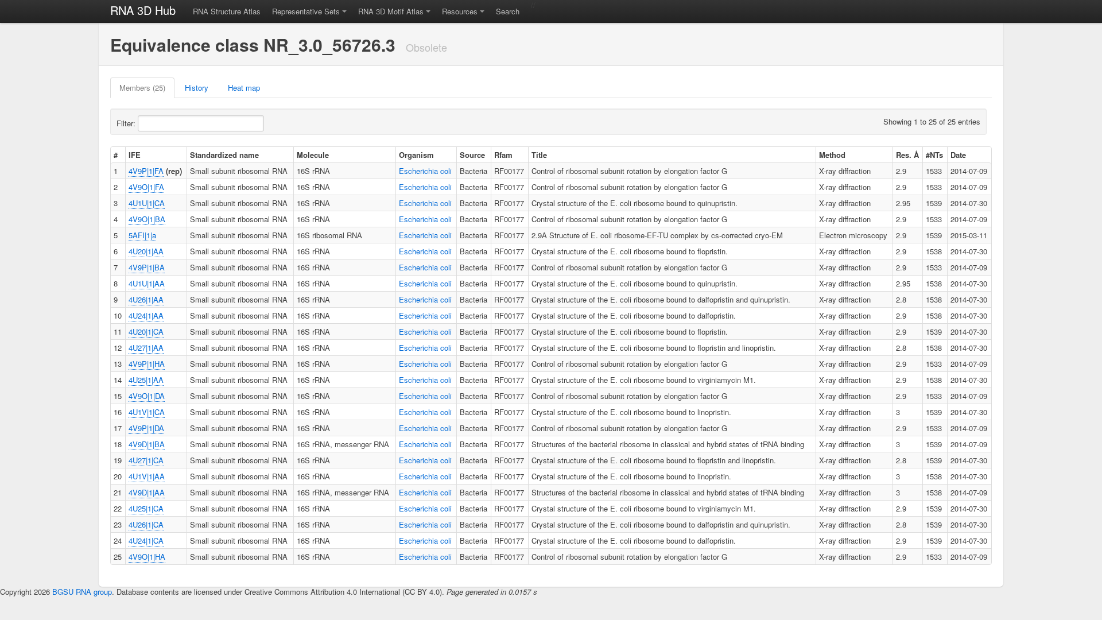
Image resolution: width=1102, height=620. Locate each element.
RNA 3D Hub (143, 10)
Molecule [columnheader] (313, 154)
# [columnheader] (116, 154)
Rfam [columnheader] (503, 154)
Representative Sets (306, 11)
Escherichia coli (425, 170)
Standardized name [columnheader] (224, 154)
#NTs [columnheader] (934, 154)
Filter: (127, 123)
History (196, 87)
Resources (460, 11)
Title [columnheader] (539, 154)
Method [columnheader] (832, 154)
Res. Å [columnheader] (907, 154)
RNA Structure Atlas (227, 11)
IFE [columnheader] (135, 154)
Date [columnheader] (958, 154)
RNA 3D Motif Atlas (391, 11)
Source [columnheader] (472, 154)
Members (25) (142, 87)
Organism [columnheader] (416, 154)
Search (507, 11)
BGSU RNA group (82, 591)
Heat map (244, 87)
